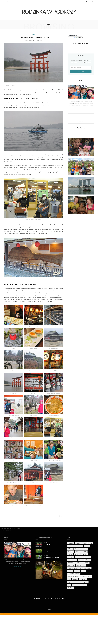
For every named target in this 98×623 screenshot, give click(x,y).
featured (85, 548)
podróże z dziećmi (85, 576)
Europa (25, 1)
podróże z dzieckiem (73, 576)
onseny (70, 571)
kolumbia (84, 554)
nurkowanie (87, 568)
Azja (33, 1)
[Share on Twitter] (57, 516)
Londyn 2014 (47, 544)
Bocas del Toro (71, 546)
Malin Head (70, 562)
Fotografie (70, 551)
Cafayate (70, 548)
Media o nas (67, 1)
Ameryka (41, 1)
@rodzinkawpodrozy (5, 530)
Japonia (84, 551)
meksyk (78, 562)
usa (69, 584)
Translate (80, 37)
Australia (78, 543)
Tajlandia (70, 582)
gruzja (77, 551)
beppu (90, 543)
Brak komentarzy (37, 40)
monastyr (86, 562)
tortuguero (84, 582)
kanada (70, 554)
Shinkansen (82, 579)
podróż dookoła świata (73, 573)
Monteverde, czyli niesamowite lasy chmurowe (53, 557)
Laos (77, 557)
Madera (87, 559)
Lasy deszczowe (72, 559)
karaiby (77, 554)
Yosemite (70, 587)
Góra (49, 609)
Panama (77, 571)
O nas (75, 1)
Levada (81, 559)
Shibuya (75, 579)
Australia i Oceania (53, 1)
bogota (80, 546)
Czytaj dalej (80, 109)
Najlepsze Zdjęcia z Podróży (74, 568)
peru (83, 571)
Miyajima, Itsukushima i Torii (34, 37)
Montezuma (71, 565)
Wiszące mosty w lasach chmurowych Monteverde (53, 551)
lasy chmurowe (85, 557)
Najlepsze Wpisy (80, 565)
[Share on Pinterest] (61, 516)
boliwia (87, 546)
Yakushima (83, 584)
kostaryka (70, 557)
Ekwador (77, 548)
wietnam (75, 584)
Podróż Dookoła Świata (11, 1)
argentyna (70, 543)
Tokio (77, 582)
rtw (69, 579)
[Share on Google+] (59, 516)
